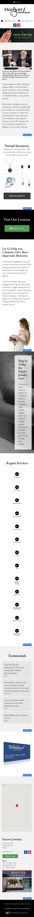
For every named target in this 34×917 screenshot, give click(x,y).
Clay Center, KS (26, 21)
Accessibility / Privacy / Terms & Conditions (17, 908)
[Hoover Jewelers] (17, 11)
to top (28, 135)
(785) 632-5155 (9, 21)
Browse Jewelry (17, 196)
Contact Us (18, 228)
